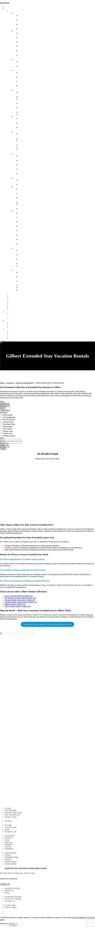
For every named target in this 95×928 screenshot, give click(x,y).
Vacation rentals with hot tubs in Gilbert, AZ (21, 602)
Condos (8, 821)
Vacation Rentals (12, 888)
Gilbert (8, 855)
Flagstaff (9, 844)
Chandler (9, 849)
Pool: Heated (7, 427)
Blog (7, 893)
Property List (10, 832)
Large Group (11, 817)
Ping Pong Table (9, 424)
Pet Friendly (10, 810)
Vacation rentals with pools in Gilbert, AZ (20, 600)
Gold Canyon (11, 862)
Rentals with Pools (13, 812)
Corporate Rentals (13, 897)
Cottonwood (10, 853)
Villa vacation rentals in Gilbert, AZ (18, 606)
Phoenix (8, 838)
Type (2, 438)
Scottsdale (9, 836)
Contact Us (10, 901)
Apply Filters (5, 410)
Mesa (7, 840)
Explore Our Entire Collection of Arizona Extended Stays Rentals (47, 624)
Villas (7, 829)
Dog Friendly (8, 415)
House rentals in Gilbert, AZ (15, 604)
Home (2, 383)
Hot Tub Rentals (12, 815)
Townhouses (10, 827)
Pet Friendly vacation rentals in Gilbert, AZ (20, 598)
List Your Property (13, 899)
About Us (9, 890)
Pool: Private (7, 429)
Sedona (8, 842)
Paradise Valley (11, 857)
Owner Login (11, 907)
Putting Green (8, 431)
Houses (8, 825)
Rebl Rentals (4, 3)
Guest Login (10, 905)
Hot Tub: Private (9, 420)
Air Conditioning (9, 417)
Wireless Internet (9, 436)
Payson (8, 859)
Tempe (8, 847)
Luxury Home (8, 422)
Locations (10, 383)
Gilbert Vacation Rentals (24, 383)
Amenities (3, 413)
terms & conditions (79, 918)
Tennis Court (7, 433)
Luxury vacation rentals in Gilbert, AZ (19, 596)
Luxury (8, 808)
